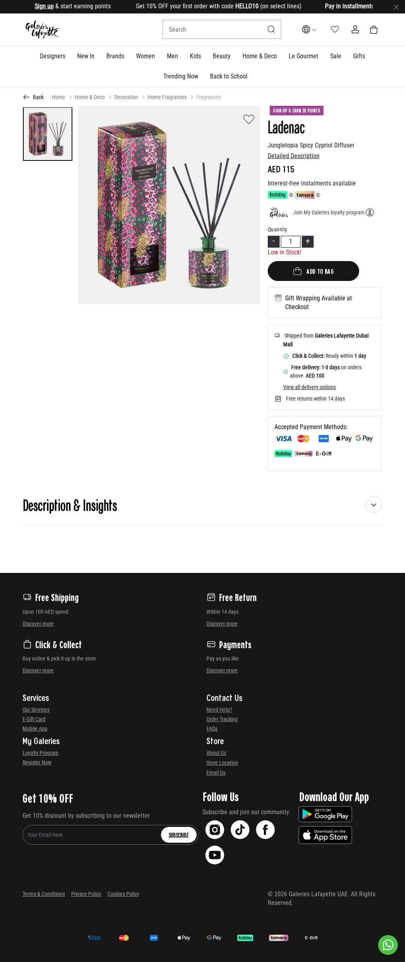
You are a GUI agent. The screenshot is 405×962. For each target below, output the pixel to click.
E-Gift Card (34, 719)
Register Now (37, 762)
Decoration (126, 97)
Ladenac (286, 126)
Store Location (222, 763)
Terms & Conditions (44, 894)
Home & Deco (90, 97)
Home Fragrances (167, 97)
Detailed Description (294, 156)
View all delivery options (309, 387)
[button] (52, 56)
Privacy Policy (86, 894)
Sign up (31, 6)
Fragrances (208, 97)
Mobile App (35, 728)
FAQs (212, 728)
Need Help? (219, 709)
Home (58, 97)
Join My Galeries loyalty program (329, 212)
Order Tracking (222, 719)
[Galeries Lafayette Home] (43, 29)
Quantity (278, 229)
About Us (216, 753)
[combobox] (222, 29)
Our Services (36, 709)
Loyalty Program (41, 753)
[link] (115, 56)
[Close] (396, 7)
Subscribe (179, 835)
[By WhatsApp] (388, 945)
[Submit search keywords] (271, 29)
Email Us (215, 772)
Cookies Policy (123, 894)
